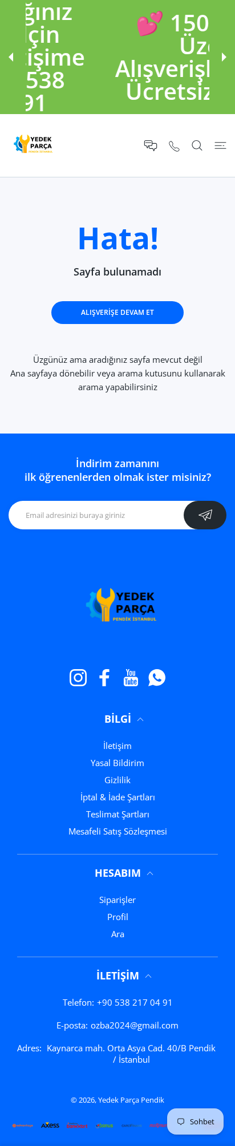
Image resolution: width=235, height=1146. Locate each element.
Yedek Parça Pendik (131, 1100)
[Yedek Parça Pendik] (31, 145)
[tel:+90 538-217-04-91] (174, 145)
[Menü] (220, 145)
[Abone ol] (205, 515)
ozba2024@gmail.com (135, 1025)
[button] (11, 57)
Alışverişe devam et (117, 312)
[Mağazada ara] (197, 145)
